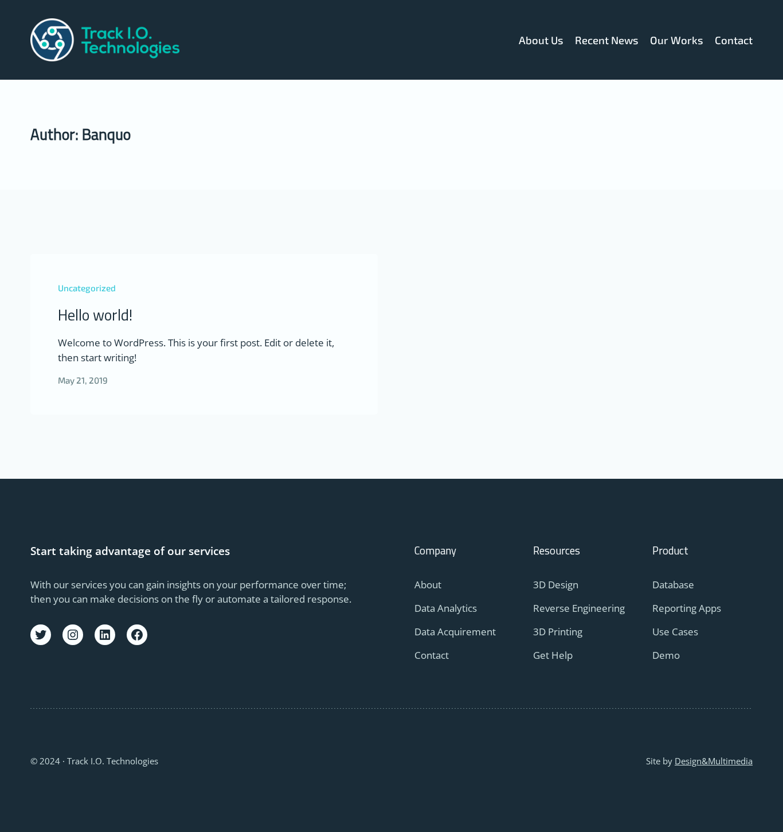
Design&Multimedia (714, 761)
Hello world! (95, 315)
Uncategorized (87, 288)
